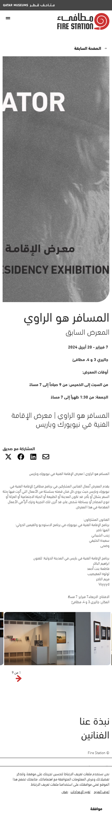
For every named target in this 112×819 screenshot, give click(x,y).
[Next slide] (9, 678)
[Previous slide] (19, 678)
